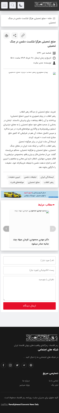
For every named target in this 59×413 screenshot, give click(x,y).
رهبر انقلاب (49, 182)
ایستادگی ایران (47, 177)
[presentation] (53, 229)
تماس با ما (53, 381)
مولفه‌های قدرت (17, 182)
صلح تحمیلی (34, 182)
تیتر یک (54, 385)
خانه (50, 18)
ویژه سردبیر (25, 385)
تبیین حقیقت (14, 177)
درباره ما (26, 381)
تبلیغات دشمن (30, 177)
